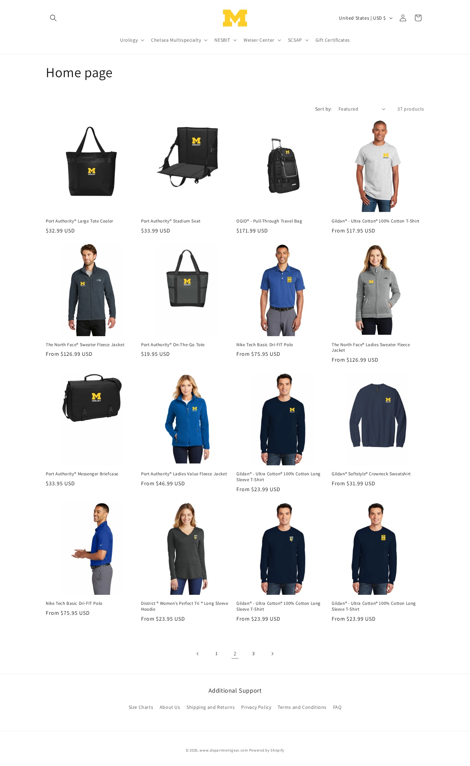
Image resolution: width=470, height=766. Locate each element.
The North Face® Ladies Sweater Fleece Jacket (371, 347)
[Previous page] (197, 653)
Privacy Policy (256, 707)
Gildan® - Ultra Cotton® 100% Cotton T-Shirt (375, 221)
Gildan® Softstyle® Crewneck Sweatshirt (371, 474)
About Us (170, 707)
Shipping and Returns (210, 707)
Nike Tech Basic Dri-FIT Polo (264, 345)
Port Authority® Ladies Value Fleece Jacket (184, 474)
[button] (53, 17)
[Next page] (272, 653)
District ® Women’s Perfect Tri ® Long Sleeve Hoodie (184, 606)
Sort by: (323, 109)
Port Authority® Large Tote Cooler (79, 221)
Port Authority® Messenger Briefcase (82, 474)
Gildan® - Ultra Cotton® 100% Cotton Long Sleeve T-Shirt (278, 477)
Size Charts (141, 707)
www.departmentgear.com (224, 750)
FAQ (337, 707)
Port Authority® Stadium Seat (171, 221)
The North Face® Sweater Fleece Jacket (85, 345)
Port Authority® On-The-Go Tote (173, 345)
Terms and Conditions (302, 707)
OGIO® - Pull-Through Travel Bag (269, 221)
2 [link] (235, 653)
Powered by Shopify (267, 750)
